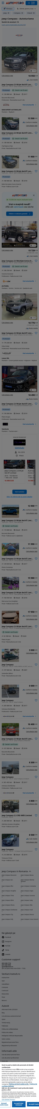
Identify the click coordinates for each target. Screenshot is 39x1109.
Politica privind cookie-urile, (19, 1084)
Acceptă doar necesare (19, 1104)
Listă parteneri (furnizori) (8, 1099)
